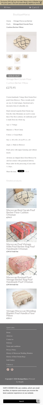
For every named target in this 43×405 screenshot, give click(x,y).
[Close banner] (41, 2)
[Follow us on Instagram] (12, 370)
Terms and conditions (13, 346)
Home (8, 332)
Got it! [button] (21, 401)
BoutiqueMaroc (21, 14)
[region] (21, 2)
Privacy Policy (11, 350)
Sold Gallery (10, 360)
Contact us (9, 339)
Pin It (27, 171)
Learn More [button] (7, 396)
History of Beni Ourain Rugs (15, 356)
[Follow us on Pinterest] (8, 370)
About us (9, 336)
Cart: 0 (35, 7)
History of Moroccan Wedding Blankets (19, 353)
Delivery (9, 343)
